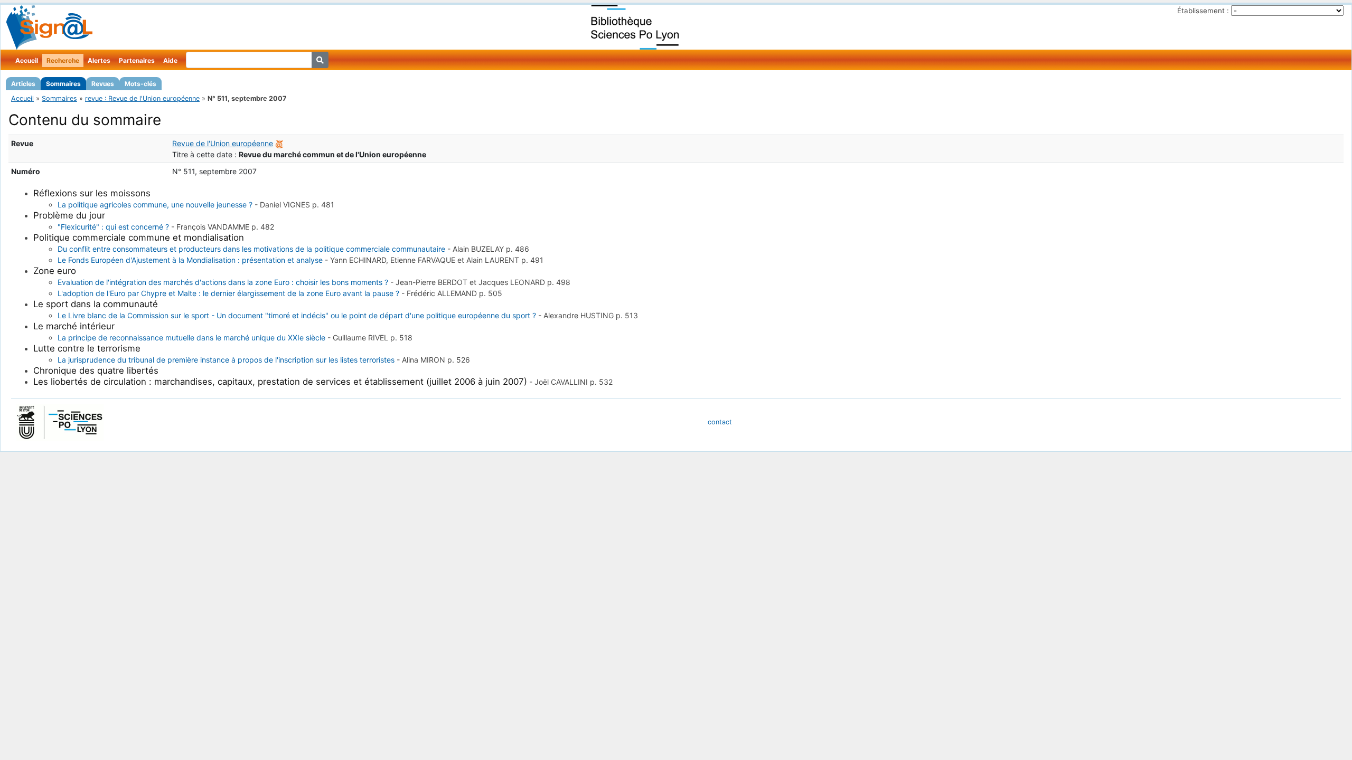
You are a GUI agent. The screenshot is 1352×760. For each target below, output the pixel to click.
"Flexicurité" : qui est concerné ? (113, 226)
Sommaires (63, 84)
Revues (102, 84)
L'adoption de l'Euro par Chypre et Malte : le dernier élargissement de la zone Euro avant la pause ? (228, 293)
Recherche (62, 60)
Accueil (26, 60)
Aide (170, 60)
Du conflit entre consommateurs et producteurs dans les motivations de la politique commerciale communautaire (251, 248)
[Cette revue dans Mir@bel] (279, 143)
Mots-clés (140, 84)
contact (720, 422)
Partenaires (137, 60)
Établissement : (1203, 10)
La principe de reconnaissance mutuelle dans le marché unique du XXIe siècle (191, 337)
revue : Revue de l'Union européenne (142, 98)
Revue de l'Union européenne (222, 143)
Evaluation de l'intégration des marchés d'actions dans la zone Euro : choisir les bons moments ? (223, 282)
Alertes (99, 60)
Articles (23, 84)
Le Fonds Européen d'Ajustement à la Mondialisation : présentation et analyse (190, 259)
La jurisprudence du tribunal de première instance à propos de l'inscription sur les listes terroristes (226, 359)
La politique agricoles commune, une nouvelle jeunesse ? (155, 204)
